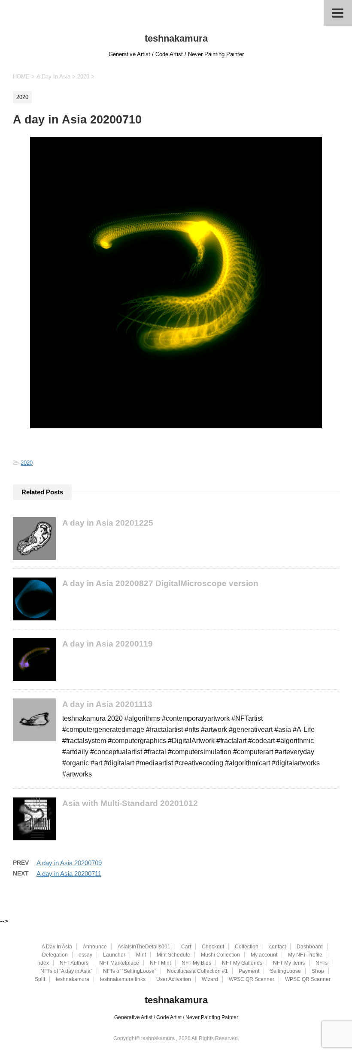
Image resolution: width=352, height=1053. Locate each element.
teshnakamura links (123, 979)
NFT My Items (289, 963)
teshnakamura (176, 38)
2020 (27, 463)
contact (277, 947)
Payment (249, 971)
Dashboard (310, 947)
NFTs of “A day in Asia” (66, 971)
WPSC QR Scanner (251, 979)
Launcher (114, 955)
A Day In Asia (57, 947)
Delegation (55, 955)
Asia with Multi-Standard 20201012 (130, 803)
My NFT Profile (305, 955)
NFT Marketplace (119, 963)
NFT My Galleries (242, 963)
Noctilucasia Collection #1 (197, 971)
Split (40, 979)
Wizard (210, 979)
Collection (246, 947)
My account (264, 955)
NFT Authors (74, 963)
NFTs (322, 963)
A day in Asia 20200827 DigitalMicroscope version (160, 583)
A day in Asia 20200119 (107, 643)
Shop (318, 971)
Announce (95, 947)
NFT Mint (160, 963)
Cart (186, 947)
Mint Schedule (173, 955)
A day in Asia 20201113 (107, 704)
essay (85, 955)
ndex (43, 963)
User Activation (173, 979)
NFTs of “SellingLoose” (129, 971)
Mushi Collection (220, 955)
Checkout (213, 947)
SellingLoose (285, 971)
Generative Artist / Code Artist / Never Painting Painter (176, 1017)
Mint (141, 955)
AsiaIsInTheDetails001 (144, 947)
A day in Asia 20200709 (69, 862)
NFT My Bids (196, 963)
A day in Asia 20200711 (68, 873)
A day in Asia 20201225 (107, 522)
